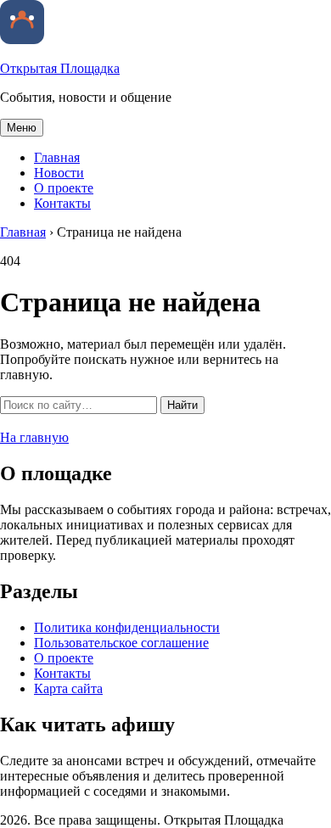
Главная (57, 157)
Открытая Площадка (60, 68)
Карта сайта (68, 688)
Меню (21, 127)
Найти (182, 405)
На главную (34, 437)
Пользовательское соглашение (121, 642)
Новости (59, 172)
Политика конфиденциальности (127, 627)
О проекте (63, 188)
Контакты (62, 203)
